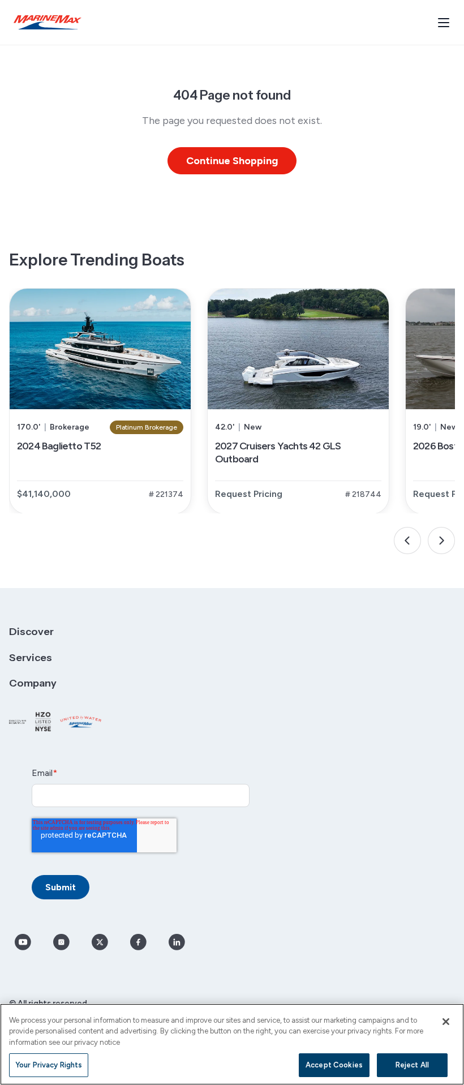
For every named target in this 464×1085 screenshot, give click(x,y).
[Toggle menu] (443, 22)
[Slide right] (441, 540)
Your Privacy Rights (48, 1065)
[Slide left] (407, 540)
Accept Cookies (334, 1065)
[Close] (445, 1021)
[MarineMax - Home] (47, 22)
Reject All (412, 1065)
